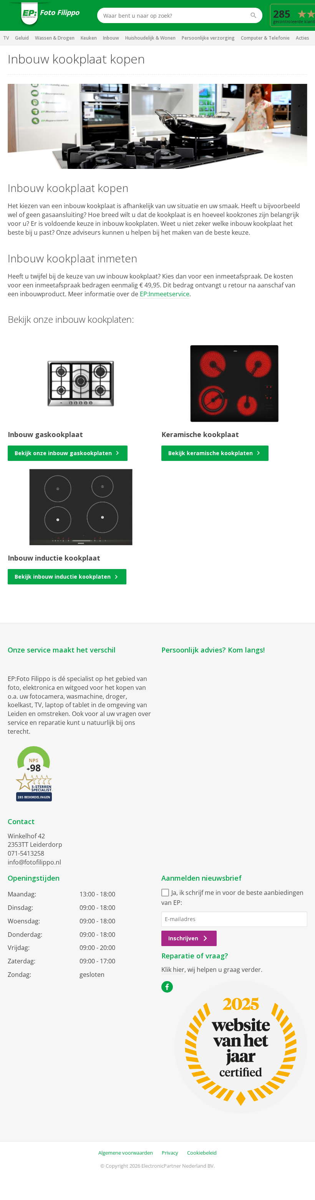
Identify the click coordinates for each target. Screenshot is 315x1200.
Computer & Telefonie (265, 38)
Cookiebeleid (202, 1152)
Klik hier (172, 969)
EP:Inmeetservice (164, 294)
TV (6, 38)
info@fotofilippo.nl (34, 862)
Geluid (22, 38)
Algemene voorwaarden (125, 1152)
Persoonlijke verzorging (208, 38)
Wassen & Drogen (55, 38)
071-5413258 (26, 853)
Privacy (170, 1152)
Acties (302, 38)
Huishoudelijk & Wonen (150, 38)
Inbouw (111, 38)
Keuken (89, 38)
